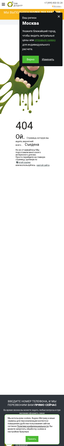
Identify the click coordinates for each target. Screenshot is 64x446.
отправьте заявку (45, 40)
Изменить (48, 59)
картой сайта (43, 165)
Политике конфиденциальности (33, 426)
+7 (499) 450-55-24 (53, 3)
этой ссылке (25, 162)
